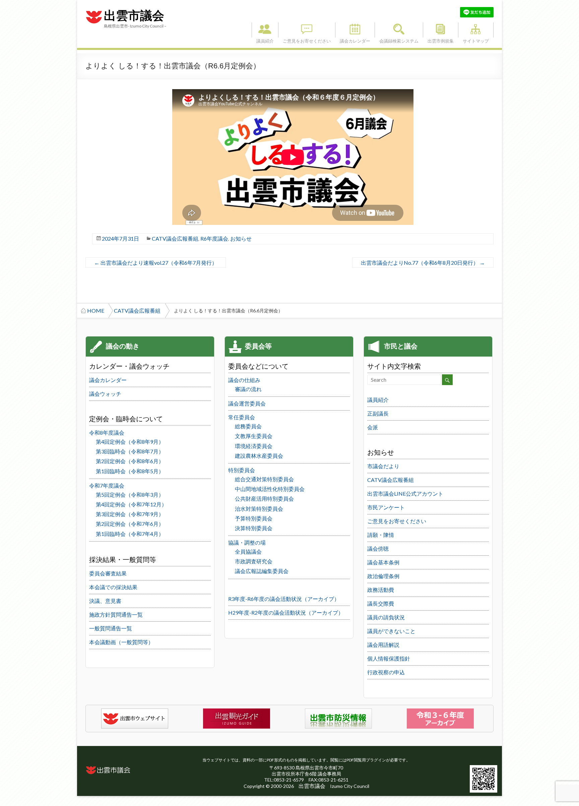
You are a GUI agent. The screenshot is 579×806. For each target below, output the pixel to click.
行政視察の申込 (386, 672)
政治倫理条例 (383, 576)
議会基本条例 (383, 562)
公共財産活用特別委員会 (264, 498)
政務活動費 (380, 589)
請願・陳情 (380, 535)
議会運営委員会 (247, 403)
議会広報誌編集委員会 (261, 571)
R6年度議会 (214, 238)
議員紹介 (265, 30)
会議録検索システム (399, 30)
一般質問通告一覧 (110, 628)
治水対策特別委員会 (259, 508)
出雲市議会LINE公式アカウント (405, 493)
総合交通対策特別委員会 (264, 479)
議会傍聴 (378, 548)
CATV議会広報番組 (175, 238)
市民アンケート (386, 507)
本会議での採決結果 (113, 587)
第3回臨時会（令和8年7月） (130, 451)
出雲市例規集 (441, 30)
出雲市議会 (134, 15)
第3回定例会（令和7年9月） (130, 514)
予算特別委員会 (253, 518)
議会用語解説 (383, 644)
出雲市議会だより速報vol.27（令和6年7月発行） (155, 262)
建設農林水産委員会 (259, 455)
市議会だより (383, 466)
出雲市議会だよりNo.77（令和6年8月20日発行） (423, 262)
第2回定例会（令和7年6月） (130, 523)
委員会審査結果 (108, 573)
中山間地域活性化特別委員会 (270, 489)
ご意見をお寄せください (307, 30)
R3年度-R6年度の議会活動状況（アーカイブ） (283, 599)
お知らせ (241, 238)
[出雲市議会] (93, 10)
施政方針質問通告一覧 (116, 614)
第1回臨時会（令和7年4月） (130, 534)
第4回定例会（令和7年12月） (131, 504)
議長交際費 (380, 603)
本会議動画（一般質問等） (121, 642)
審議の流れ (248, 389)
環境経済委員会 (253, 446)
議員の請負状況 (386, 617)
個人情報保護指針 (388, 658)
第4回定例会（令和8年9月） (130, 441)
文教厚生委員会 (253, 436)
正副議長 (378, 413)
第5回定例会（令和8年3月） (130, 494)
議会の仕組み (244, 380)
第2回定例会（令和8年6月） (130, 461)
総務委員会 (248, 426)
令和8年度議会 (106, 432)
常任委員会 (241, 417)
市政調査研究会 (253, 561)
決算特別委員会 (253, 528)
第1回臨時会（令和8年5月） (130, 471)
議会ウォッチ (105, 393)
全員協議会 (248, 551)
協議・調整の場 (247, 542)
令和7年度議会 (106, 485)
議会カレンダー (355, 30)
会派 (372, 427)
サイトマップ (476, 30)
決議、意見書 (105, 601)
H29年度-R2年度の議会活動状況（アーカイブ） (285, 612)
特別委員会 (241, 470)
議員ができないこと (391, 631)
